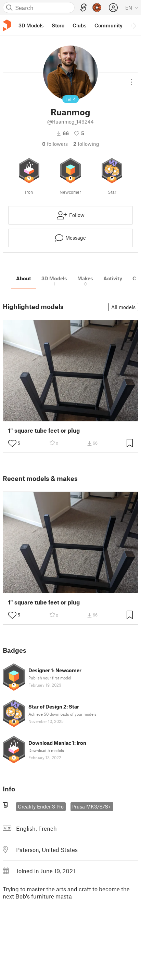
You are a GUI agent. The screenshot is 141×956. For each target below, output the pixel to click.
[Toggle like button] (12, 443)
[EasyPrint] (83, 8)
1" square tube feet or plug (44, 430)
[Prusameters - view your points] (96, 7)
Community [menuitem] (108, 25)
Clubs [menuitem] (79, 25)
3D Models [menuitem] (30, 25)
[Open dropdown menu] (131, 79)
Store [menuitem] (58, 25)
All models (123, 307)
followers (55, 144)
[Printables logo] (7, 25)
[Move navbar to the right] (134, 25)
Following (86, 144)
